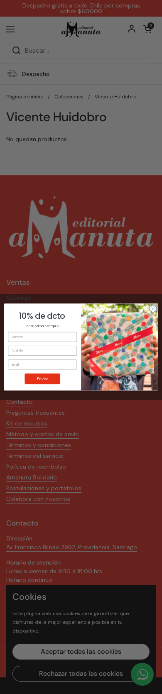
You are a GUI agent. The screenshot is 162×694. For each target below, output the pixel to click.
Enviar (42, 378)
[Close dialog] (153, 308)
